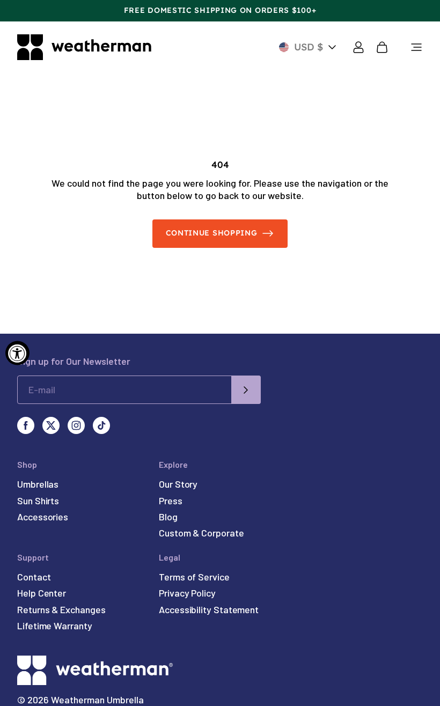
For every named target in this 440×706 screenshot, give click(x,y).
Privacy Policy (187, 593)
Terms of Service (194, 577)
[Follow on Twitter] (51, 425)
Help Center (41, 593)
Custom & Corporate (201, 533)
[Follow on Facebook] (25, 425)
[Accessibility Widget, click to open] (17, 353)
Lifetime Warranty (54, 625)
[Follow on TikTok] (101, 425)
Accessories (42, 517)
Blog (168, 517)
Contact (33, 577)
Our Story (178, 484)
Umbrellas (37, 484)
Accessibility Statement (209, 609)
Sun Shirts (38, 500)
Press (170, 500)
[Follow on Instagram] (76, 425)
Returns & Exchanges (61, 609)
